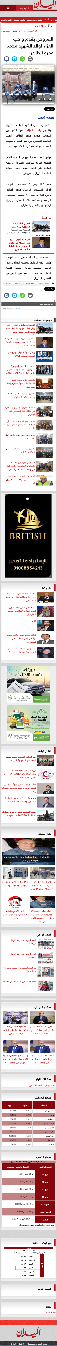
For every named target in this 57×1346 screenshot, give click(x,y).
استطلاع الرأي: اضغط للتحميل (42, 1085)
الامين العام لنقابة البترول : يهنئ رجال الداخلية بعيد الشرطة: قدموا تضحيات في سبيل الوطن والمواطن (20, 329)
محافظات (40, 25)
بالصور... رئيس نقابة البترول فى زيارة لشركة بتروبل (20, 450)
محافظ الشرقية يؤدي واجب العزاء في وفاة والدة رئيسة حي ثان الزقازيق (20, 410)
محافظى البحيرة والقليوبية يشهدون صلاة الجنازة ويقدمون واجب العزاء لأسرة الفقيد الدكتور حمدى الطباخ (20, 370)
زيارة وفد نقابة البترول (13, 283)
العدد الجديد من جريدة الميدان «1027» (23, 941)
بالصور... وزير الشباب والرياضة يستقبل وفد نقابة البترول (21, 395)
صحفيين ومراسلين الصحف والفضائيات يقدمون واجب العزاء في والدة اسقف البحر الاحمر (20, 465)
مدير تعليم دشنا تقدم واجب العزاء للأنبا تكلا (20, 436)
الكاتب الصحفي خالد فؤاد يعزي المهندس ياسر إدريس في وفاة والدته (42, 1058)
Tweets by (50, 1312)
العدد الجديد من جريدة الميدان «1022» (23, 955)
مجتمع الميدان (42, 1006)
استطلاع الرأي (43, 1078)
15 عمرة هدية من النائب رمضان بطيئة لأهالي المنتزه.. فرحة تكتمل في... (15, 1029)
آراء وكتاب (45, 587)
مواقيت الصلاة (42, 1242)
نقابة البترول (43, 283)
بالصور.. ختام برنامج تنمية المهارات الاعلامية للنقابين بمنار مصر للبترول (21, 383)
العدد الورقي (44, 934)
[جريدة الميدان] (28, 536)
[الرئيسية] (25, 8)
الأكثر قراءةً (44, 750)
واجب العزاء (34, 129)
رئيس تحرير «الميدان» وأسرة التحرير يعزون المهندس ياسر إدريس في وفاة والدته (15, 1058)
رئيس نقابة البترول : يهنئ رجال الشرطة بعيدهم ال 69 (21, 353)
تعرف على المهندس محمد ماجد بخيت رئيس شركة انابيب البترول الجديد (20, 479)
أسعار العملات (42, 1097)
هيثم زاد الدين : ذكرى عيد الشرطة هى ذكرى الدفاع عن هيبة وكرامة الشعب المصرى (19, 244)
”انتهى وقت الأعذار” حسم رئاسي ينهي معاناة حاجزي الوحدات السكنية (42, 1029)
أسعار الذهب (43, 1156)
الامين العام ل (23, 223)
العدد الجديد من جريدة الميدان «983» (19, 981)
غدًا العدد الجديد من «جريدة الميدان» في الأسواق (20, 969)
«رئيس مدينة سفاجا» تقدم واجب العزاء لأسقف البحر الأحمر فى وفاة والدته (19, 424)
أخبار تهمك (44, 833)
